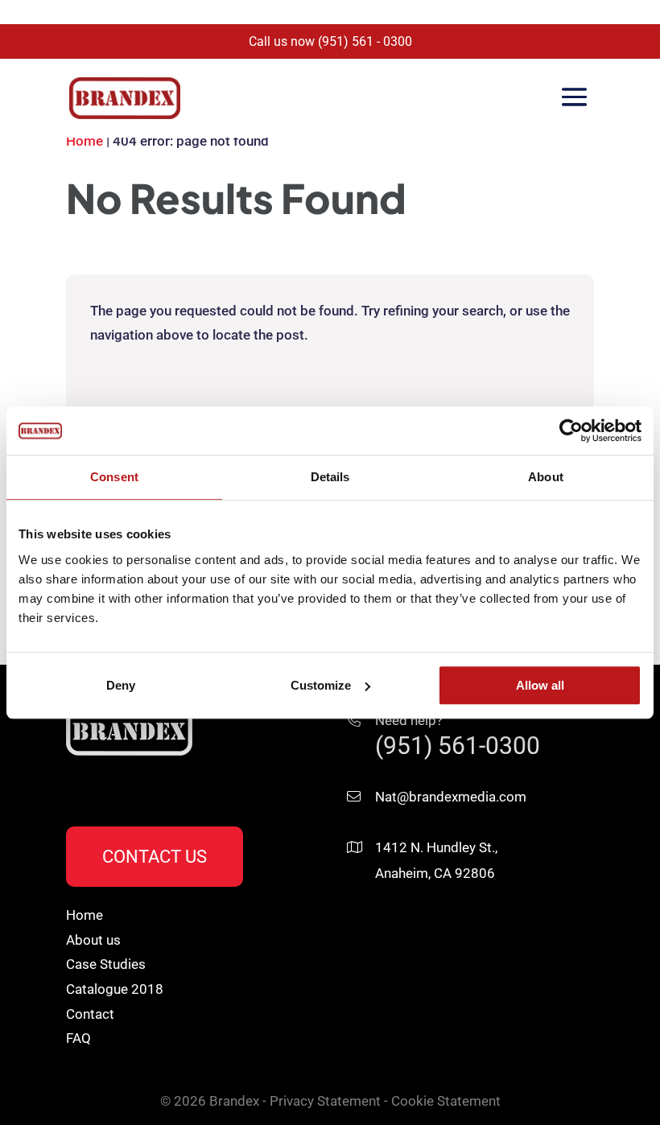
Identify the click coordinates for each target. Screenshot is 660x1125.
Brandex (234, 1101)
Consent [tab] (114, 477)
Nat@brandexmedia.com (450, 797)
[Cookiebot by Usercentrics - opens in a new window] (571, 430)
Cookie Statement (446, 1101)
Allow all (540, 685)
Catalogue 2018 (114, 989)
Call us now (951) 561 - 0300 (330, 41)
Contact (90, 1014)
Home (84, 141)
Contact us (154, 857)
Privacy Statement (325, 1101)
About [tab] (545, 477)
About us (93, 940)
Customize (321, 685)
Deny (120, 685)
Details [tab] (330, 477)
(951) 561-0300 (457, 745)
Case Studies (106, 964)
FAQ (78, 1038)
